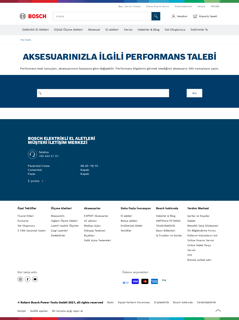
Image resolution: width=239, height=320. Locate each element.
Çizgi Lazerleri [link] (59, 230)
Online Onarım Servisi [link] (200, 240)
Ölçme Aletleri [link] (61, 208)
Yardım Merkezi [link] (198, 208)
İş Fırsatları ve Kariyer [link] (169, 235)
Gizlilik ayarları (39, 310)
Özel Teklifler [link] (26, 208)
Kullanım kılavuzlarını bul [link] (202, 235)
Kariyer (21, 310)
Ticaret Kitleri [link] (25, 215)
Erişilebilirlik (161, 302)
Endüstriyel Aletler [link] (132, 225)
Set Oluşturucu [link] (26, 225)
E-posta (34, 181)
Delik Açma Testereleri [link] (97, 240)
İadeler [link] (191, 220)
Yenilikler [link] (126, 230)
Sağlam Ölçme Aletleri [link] (64, 220)
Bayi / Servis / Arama (129, 6)
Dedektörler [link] (58, 235)
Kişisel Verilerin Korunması (134, 302)
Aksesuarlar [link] (92, 208)
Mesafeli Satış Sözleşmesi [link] (202, 225)
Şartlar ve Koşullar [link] (198, 215)
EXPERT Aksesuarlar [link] (96, 215)
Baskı (110, 302)
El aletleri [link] (126, 215)
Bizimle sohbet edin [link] (199, 259)
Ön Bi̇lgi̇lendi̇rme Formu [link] (201, 230)
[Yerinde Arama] (156, 16)
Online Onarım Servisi (157, 6)
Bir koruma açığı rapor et (67, 310)
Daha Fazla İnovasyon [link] (136, 208)
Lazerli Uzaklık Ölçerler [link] (65, 225)
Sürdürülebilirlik (183, 6)
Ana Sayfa (26, 39)
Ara (194, 93)
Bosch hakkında (183, 302)
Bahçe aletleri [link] (129, 220)
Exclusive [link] (22, 220)
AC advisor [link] (90, 220)
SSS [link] (189, 255)
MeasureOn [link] (58, 215)
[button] (20, 279)
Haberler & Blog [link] (165, 215)
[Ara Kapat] (148, 16)
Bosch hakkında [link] (167, 208)
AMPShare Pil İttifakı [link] (168, 220)
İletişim (201, 6)
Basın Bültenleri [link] (165, 230)
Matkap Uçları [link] (92, 225)
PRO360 (215, 6)
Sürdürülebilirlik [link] (165, 225)
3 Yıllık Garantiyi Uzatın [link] (31, 230)
